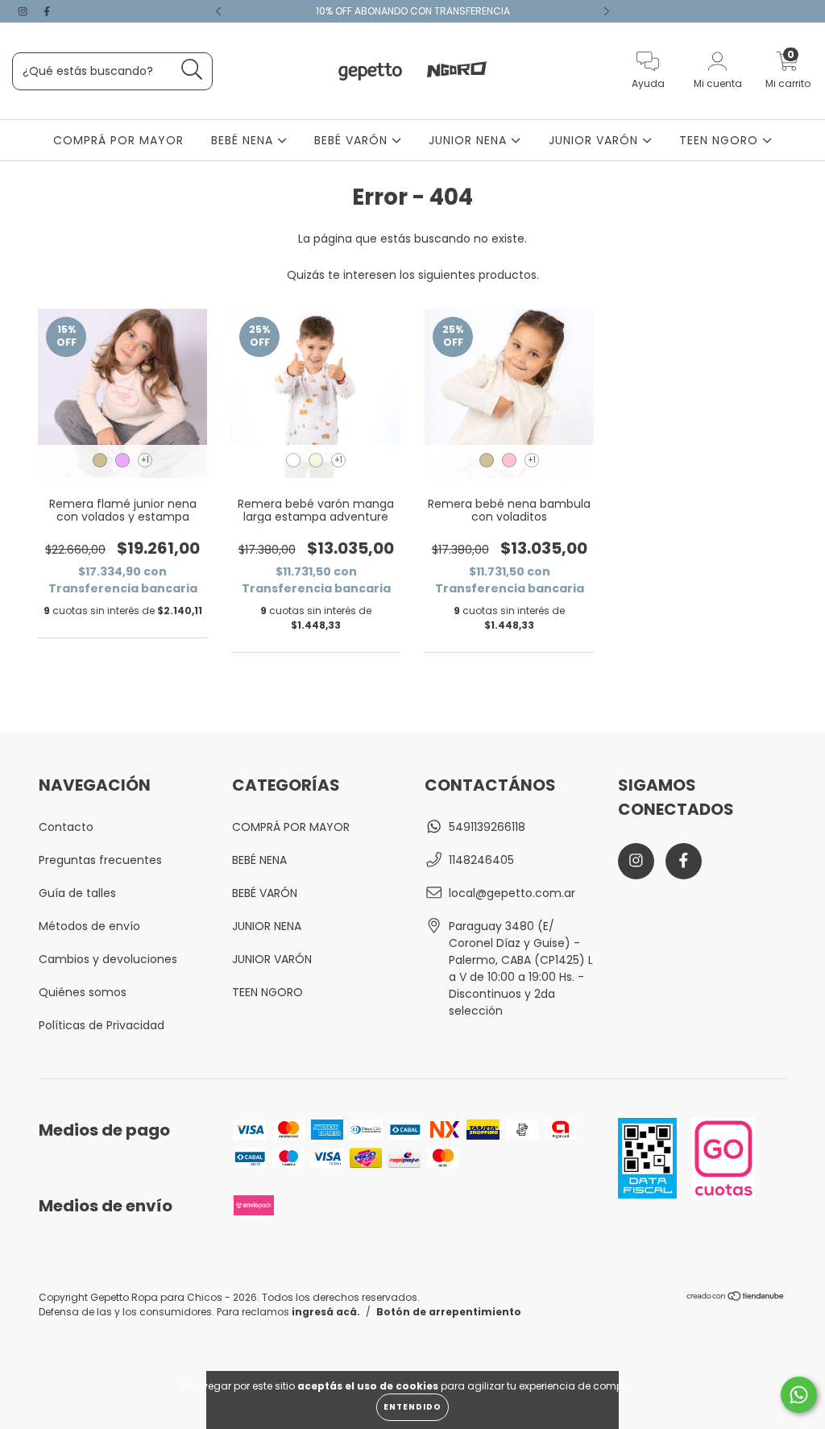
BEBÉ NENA (244, 140)
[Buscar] (192, 70)
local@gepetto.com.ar (512, 893)
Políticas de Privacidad (101, 1025)
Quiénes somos (82, 992)
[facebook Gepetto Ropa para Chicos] (46, 11)
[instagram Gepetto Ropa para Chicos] (24, 11)
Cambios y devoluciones (108, 959)
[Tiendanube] (736, 1298)
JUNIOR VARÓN (595, 140)
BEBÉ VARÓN (353, 140)
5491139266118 (487, 827)
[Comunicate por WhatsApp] (799, 1395)
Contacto (66, 827)
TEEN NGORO (720, 140)
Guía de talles (77, 893)
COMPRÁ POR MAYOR (118, 140)
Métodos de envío (89, 926)
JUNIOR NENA (470, 140)
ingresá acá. (326, 1312)
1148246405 (481, 860)
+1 (145, 460)
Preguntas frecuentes (100, 860)
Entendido (412, 1407)
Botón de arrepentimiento (448, 1312)
